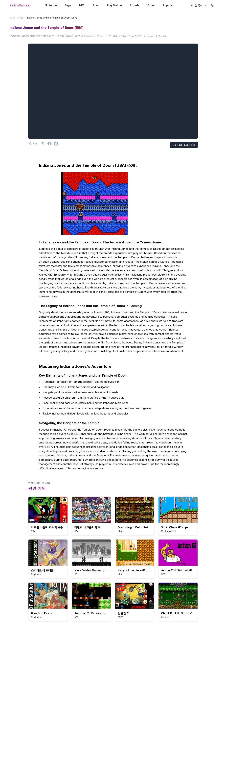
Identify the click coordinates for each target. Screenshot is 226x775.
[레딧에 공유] (56, 144)
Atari (96, 5)
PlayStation (114, 5)
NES (21, 17)
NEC (82, 5)
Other (151, 5)
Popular (168, 5)
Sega (68, 5)
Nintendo (51, 5)
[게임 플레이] (48, 509)
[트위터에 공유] (43, 144)
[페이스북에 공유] (49, 144)
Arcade (134, 5)
